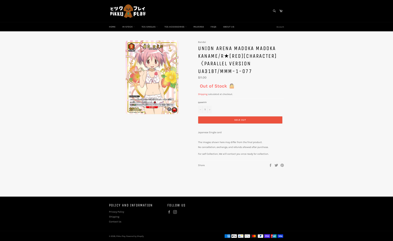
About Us (228, 26)
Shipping (202, 94)
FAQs (213, 26)
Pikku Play (120, 236)
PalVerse (198, 26)
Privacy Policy (116, 211)
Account (280, 27)
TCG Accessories (174, 26)
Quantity (202, 102)
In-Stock (127, 26)
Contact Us (115, 221)
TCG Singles (149, 26)
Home (112, 26)
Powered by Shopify (135, 236)
